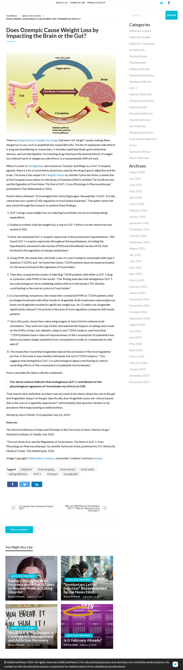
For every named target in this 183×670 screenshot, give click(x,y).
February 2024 (138, 362)
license (98, 458)
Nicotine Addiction (141, 113)
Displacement (137, 62)
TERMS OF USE (77, 2)
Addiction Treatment (142, 43)
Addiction (26, 469)
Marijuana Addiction (141, 100)
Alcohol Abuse (138, 56)
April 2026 (135, 197)
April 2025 (135, 273)
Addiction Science (140, 30)
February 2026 (138, 210)
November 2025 (139, 229)
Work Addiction (139, 157)
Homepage (11, 16)
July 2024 (135, 331)
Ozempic (52, 474)
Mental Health (138, 107)
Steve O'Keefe (16, 596)
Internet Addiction (140, 94)
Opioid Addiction (139, 119)
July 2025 (135, 254)
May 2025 (135, 267)
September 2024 (139, 318)
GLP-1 (133, 88)
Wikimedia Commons (41, 458)
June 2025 (135, 261)
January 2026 (137, 216)
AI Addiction (137, 49)
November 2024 (139, 305)
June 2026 (135, 184)
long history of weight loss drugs (38, 140)
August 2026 (137, 172)
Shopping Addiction (141, 132)
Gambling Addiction (141, 75)
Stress (133, 145)
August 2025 (137, 248)
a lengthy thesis (55, 175)
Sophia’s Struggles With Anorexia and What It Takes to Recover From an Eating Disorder (31, 586)
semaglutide (35, 166)
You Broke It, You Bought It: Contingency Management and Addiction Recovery (31, 636)
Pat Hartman (71, 644)
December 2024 (139, 299)
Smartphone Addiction (143, 139)
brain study (87, 469)
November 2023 (139, 382)
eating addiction (18, 474)
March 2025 (136, 280)
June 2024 (135, 337)
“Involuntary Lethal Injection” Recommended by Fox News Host (85, 588)
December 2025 (139, 223)
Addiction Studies (140, 37)
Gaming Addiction (140, 81)
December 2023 (139, 375)
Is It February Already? (83, 640)
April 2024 (135, 350)
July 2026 (135, 178)
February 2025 (138, 286)
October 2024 (138, 312)
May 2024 (135, 343)
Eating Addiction (139, 69)
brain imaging (46, 469)
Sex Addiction (137, 126)
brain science (67, 469)
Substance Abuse (139, 151)
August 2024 (137, 324)
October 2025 (138, 235)
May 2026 (135, 191)
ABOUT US (61, 2)
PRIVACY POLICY (96, 2)
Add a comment (19, 529)
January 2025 (137, 292)
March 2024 (136, 356)
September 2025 (139, 242)
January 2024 (137, 369)
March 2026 (136, 204)
